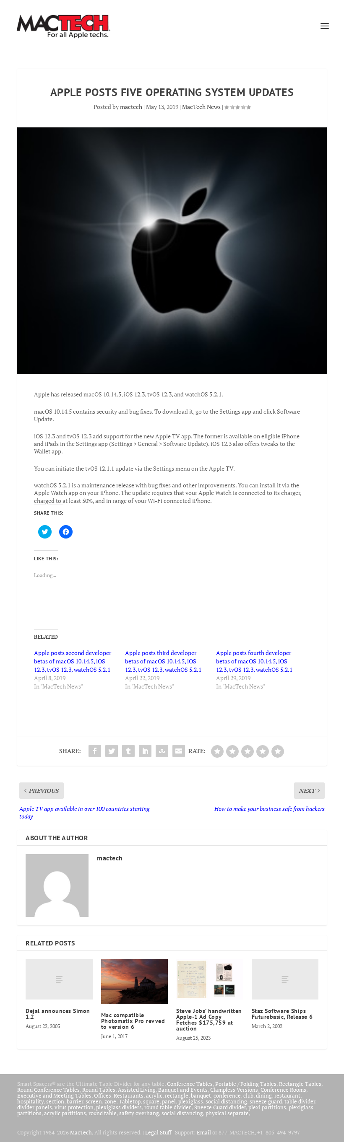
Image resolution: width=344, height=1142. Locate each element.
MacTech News (201, 107)
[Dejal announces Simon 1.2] (59, 979)
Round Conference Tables (48, 1089)
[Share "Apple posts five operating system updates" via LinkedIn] (145, 751)
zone (110, 1101)
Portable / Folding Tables (245, 1084)
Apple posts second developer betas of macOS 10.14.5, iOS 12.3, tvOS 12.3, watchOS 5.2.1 (72, 661)
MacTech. (81, 1132)
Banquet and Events (183, 1089)
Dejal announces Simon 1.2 (58, 1013)
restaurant (287, 1095)
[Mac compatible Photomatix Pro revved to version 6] (134, 981)
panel (169, 1101)
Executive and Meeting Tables (54, 1095)
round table (103, 1113)
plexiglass (190, 1101)
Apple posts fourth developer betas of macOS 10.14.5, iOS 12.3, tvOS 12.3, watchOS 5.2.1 (254, 661)
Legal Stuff (158, 1132)
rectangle (176, 1095)
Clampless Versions (234, 1089)
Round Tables (98, 1089)
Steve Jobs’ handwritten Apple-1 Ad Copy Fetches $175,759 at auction (209, 1019)
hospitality (30, 1101)
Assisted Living (137, 1089)
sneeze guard (266, 1101)
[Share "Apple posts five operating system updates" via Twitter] (111, 751)
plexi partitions (267, 1107)
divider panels (34, 1107)
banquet (201, 1095)
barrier (75, 1101)
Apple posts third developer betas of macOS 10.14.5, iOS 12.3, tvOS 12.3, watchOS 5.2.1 (163, 661)
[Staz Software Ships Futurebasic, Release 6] (285, 979)
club (248, 1095)
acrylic (154, 1095)
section (55, 1101)
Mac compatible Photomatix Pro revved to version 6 (133, 1021)
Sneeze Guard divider (220, 1107)
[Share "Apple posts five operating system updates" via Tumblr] (128, 751)
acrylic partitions (65, 1113)
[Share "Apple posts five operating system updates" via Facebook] (94, 751)
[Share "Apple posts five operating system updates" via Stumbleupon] (162, 751)
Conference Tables (190, 1084)
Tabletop (130, 1101)
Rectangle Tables (300, 1084)
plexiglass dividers (119, 1107)
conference (227, 1095)
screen (94, 1101)
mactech (131, 107)
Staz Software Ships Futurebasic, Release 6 (282, 1013)
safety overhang (139, 1113)
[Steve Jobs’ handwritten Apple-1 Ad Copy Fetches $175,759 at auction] (209, 979)
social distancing (226, 1101)
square (151, 1101)
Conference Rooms (283, 1089)
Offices (102, 1095)
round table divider (168, 1107)
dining (264, 1095)
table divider (299, 1101)
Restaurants (128, 1095)
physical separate (227, 1113)
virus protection (74, 1107)
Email (204, 1132)
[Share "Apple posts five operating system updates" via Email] (178, 751)
